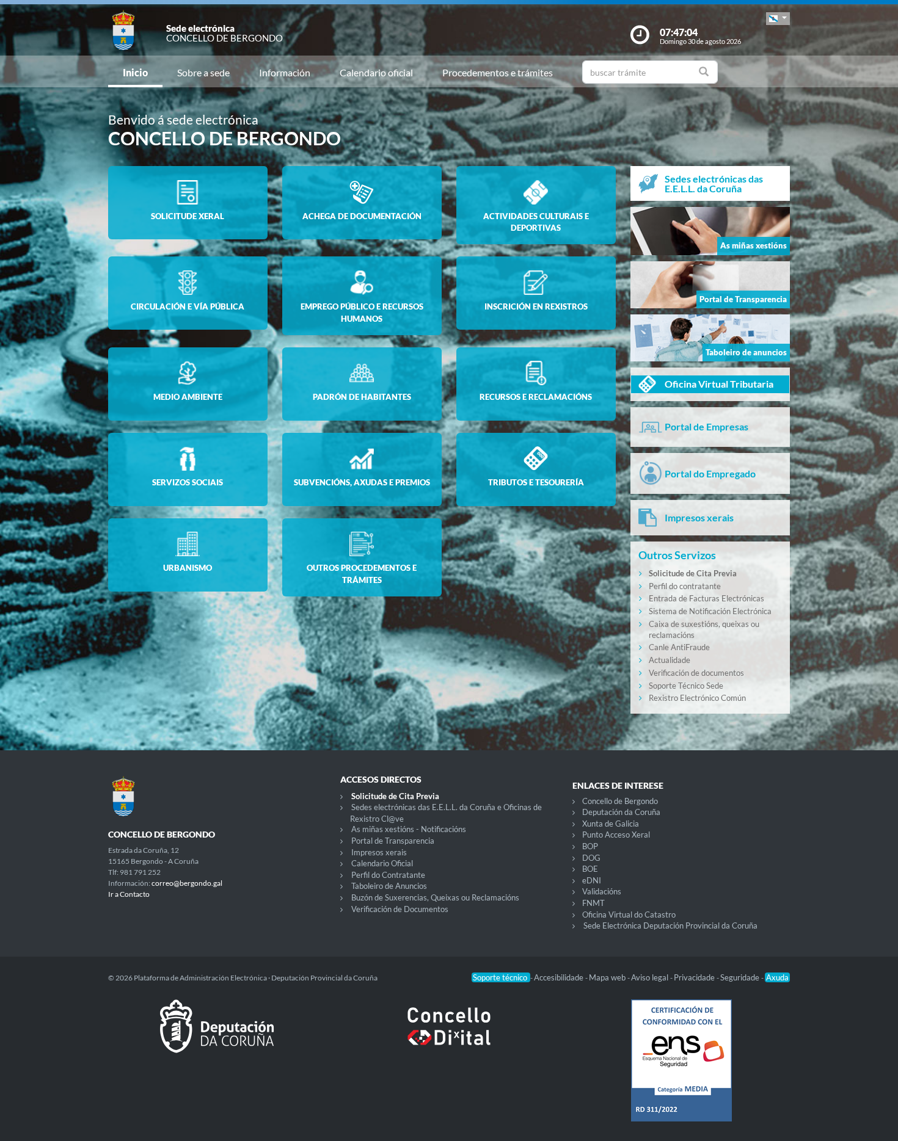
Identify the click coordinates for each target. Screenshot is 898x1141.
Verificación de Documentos (399, 909)
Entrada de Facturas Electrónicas (706, 598)
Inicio (135, 72)
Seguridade (740, 977)
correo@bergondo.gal (186, 883)
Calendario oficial (376, 72)
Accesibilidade (559, 977)
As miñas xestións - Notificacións (408, 829)
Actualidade (669, 660)
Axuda (777, 977)
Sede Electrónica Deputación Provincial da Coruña (670, 925)
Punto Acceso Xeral (616, 834)
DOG (591, 858)
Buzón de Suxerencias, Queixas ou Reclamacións (435, 897)
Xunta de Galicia (610, 823)
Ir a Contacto (129, 894)
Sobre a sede (203, 72)
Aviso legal (650, 977)
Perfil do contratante (685, 586)
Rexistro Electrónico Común (697, 698)
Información (284, 72)
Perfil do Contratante (388, 875)
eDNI (591, 880)
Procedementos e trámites (497, 72)
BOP (590, 846)
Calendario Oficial (382, 863)
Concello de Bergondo (620, 801)
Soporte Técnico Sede (686, 685)
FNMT (593, 903)
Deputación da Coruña (621, 812)
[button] (778, 18)
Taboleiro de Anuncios (389, 886)
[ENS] (681, 1070)
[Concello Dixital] (449, 1036)
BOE (590, 869)
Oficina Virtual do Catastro (629, 914)
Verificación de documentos (696, 673)
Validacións (601, 891)
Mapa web (608, 977)
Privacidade (695, 977)
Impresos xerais (379, 852)
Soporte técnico (501, 977)
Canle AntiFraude (679, 647)
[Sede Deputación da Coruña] (217, 1036)
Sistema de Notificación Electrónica (710, 611)
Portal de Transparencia (392, 841)
